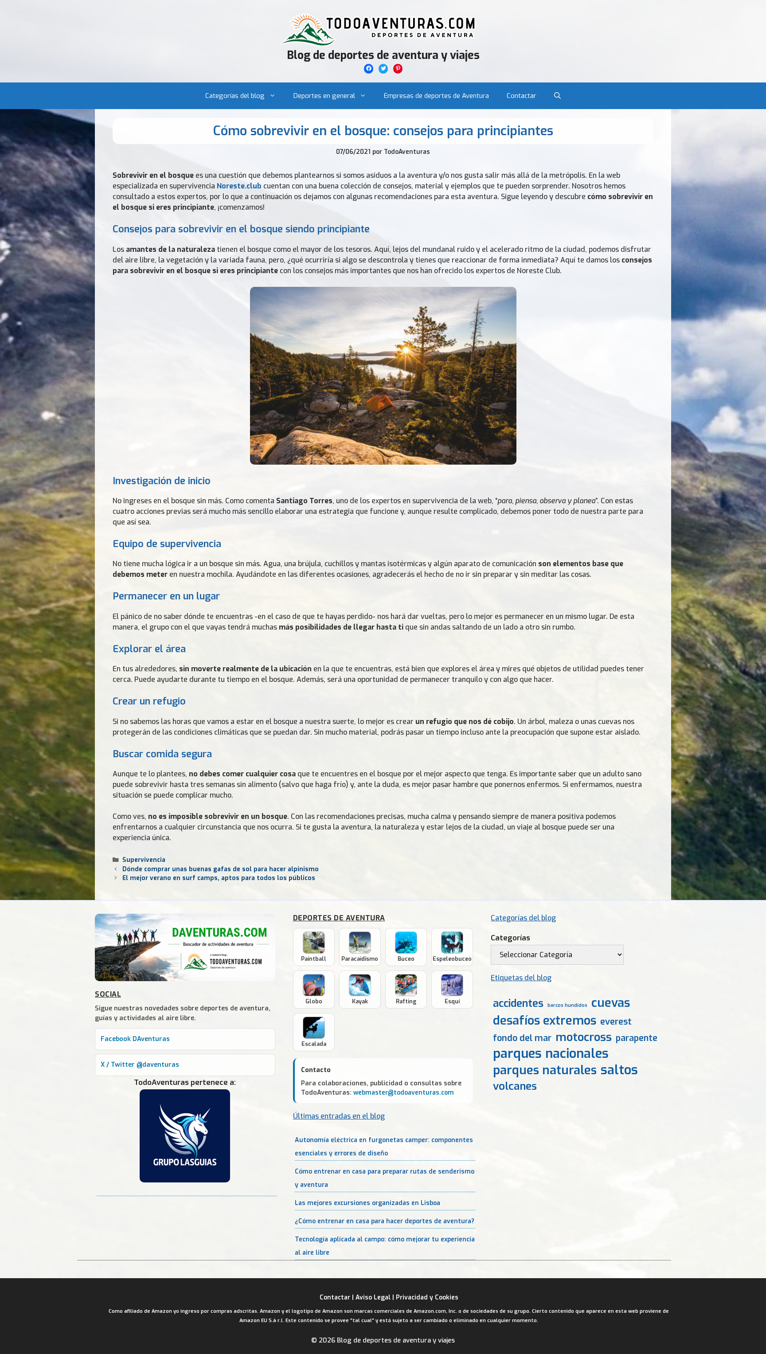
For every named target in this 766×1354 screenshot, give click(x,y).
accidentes (518, 1003)
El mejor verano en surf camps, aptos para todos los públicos (218, 878)
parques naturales (545, 1070)
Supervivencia (143, 860)
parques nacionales (551, 1053)
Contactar (521, 95)
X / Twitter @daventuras (140, 1065)
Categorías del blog (235, 95)
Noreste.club (239, 186)
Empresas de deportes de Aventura (436, 95)
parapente (636, 1038)
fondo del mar (522, 1038)
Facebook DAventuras (135, 1039)
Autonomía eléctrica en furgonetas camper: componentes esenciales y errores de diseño (384, 1147)
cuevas (610, 1003)
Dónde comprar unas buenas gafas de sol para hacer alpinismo (220, 869)
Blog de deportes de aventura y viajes (383, 55)
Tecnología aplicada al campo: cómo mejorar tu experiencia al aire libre (385, 1246)
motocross (583, 1037)
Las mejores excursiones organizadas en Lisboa (367, 1203)
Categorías (510, 938)
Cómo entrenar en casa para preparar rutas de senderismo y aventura (384, 1178)
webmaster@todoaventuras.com (403, 1092)
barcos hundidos (567, 1005)
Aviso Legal (373, 1297)
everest (616, 1022)
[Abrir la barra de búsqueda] (557, 95)
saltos (619, 1070)
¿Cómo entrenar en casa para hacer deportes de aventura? (384, 1221)
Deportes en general (324, 95)
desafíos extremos (544, 1021)
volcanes (515, 1086)
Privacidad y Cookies (427, 1297)
